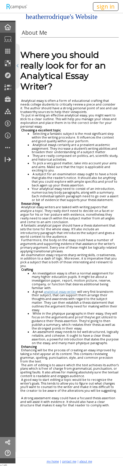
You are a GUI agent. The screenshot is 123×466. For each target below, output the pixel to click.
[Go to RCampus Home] (17, 6)
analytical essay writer (60, 292)
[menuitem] (7, 27)
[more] (7, 148)
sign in (106, 6)
